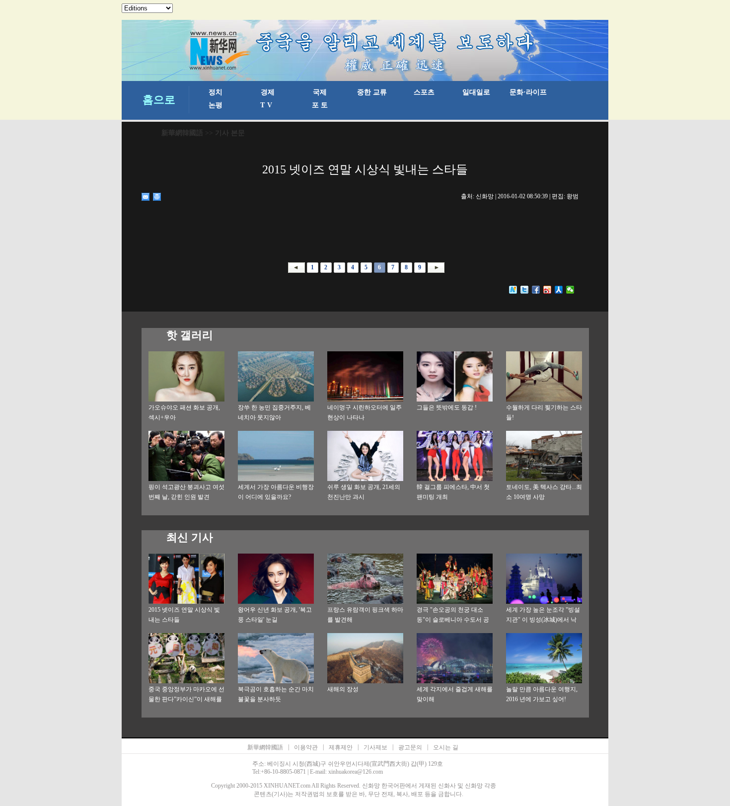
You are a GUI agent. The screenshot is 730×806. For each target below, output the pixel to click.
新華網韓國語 (182, 133)
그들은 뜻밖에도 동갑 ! (447, 407)
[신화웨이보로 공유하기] (513, 290)
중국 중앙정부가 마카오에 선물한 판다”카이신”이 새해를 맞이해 (186, 699)
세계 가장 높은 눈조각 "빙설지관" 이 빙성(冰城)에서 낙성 (543, 619)
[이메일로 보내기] (146, 197)
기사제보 (375, 747)
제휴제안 (341, 747)
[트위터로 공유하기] (524, 290)
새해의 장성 (343, 689)
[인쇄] (157, 197)
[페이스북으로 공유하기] (536, 290)
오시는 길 (445, 747)
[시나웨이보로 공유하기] (547, 290)
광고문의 (410, 747)
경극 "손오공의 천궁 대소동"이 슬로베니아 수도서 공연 (453, 619)
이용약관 (306, 747)
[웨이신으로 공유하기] (570, 290)
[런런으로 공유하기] (559, 290)
